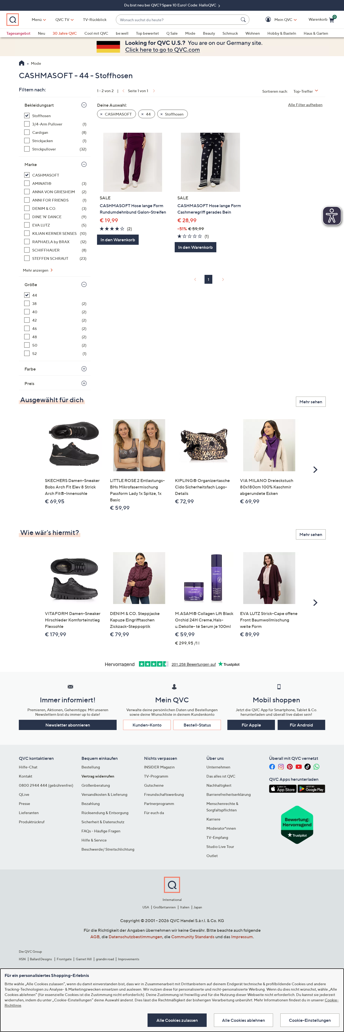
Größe (30, 284)
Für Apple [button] (251, 725)
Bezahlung (90, 803)
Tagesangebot (18, 33)
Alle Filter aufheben (305, 104)
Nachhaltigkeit (218, 785)
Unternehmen (218, 767)
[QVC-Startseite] (21, 63)
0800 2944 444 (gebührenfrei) (46, 785)
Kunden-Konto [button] (147, 725)
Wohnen (252, 33)
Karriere (213, 819)
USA (145, 907)
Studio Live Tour (220, 846)
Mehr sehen (310, 401)
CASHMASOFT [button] (118, 114)
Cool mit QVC (96, 33)
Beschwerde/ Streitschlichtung (107, 849)
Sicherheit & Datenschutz (102, 821)
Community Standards (192, 936)
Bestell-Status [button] (197, 725)
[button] (275, 19)
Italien (184, 907)
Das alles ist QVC (220, 776)
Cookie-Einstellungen (310, 1020)
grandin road (105, 959)
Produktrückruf (32, 821)
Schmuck (230, 33)
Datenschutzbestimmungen (135, 936)
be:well (122, 33)
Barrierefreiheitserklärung (228, 794)
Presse (24, 803)
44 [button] (148, 114)
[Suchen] (244, 19)
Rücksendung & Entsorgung (104, 812)
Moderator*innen (221, 828)
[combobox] (177, 20)
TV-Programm (156, 776)
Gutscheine (154, 785)
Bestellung (90, 767)
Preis (29, 383)
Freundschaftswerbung (164, 794)
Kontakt (25, 776)
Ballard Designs (41, 959)
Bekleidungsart (39, 105)
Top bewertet (147, 33)
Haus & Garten (316, 33)
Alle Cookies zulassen (177, 1020)
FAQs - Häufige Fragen (100, 831)
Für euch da (154, 812)
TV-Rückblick (94, 19)
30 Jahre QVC (65, 33)
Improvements (128, 959)
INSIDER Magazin (159, 767)
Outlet (212, 855)
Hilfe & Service (94, 840)
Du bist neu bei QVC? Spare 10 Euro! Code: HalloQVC (170, 5)
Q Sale (172, 33)
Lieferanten (29, 812)
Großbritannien (164, 907)
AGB (95, 936)
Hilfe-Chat (28, 767)
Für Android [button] (301, 725)
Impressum (242, 936)
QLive (24, 794)
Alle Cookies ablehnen (243, 1020)
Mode (190, 33)
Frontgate (64, 959)
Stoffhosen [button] (174, 114)
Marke (30, 164)
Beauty (209, 33)
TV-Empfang (217, 837)
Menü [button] (37, 19)
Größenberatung (95, 785)
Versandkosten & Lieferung (104, 794)
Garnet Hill (84, 959)
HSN (22, 959)
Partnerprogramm (159, 803)
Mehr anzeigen (36, 270)
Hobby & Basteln (281, 33)
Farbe (30, 369)
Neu (41, 33)
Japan (198, 907)
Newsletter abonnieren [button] (67, 725)
